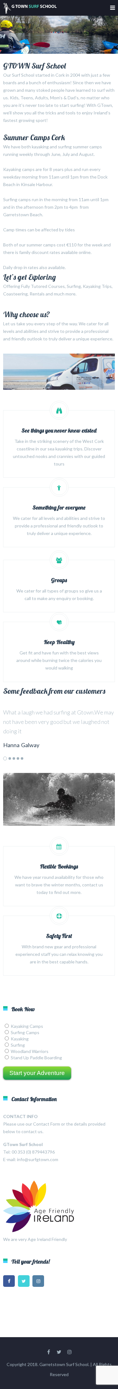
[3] (14, 758)
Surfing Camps (25, 1032)
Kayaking (20, 1038)
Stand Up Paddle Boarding (36, 1057)
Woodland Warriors (29, 1051)
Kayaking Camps (27, 1026)
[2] (9, 758)
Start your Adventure (37, 1073)
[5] (22, 758)
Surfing (18, 1045)
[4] (18, 758)
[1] (5, 758)
